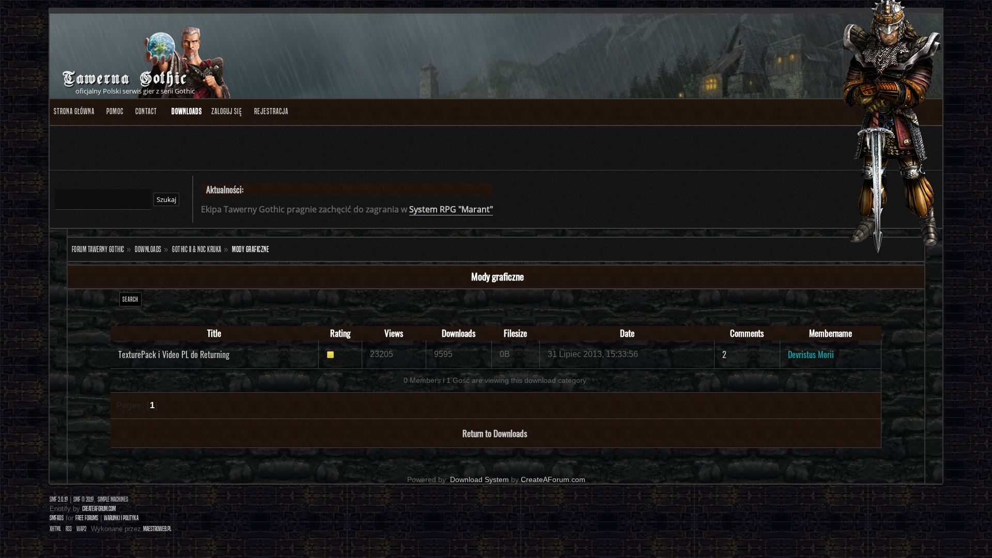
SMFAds (57, 518)
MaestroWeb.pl (157, 529)
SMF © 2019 (83, 499)
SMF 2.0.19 (59, 499)
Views (393, 333)
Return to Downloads (494, 433)
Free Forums (86, 518)
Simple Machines (113, 499)
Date (627, 333)
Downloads (458, 333)
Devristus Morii (811, 354)
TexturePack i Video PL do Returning (173, 354)
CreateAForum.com (553, 480)
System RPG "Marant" (451, 209)
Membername (830, 333)
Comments (747, 333)
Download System (479, 480)
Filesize (515, 333)
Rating (340, 333)
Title (214, 333)
